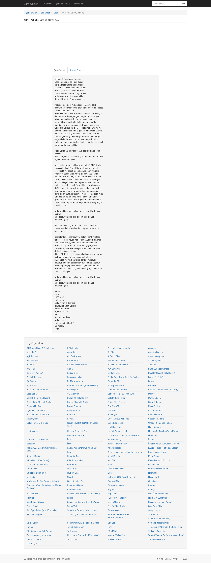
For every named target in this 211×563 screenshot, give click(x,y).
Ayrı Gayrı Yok (114, 368)
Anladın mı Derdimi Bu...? (119, 364)
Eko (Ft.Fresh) (73, 410)
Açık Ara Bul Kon (155, 352)
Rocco (70, 497)
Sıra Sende (153, 514)
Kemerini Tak (73, 456)
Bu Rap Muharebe (116, 385)
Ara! (183, 3)
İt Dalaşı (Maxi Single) (117, 443)
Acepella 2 (72, 352)
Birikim (151, 381)
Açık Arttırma (32, 356)
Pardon (151, 485)
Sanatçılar (47, 3)
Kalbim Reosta (114, 447)
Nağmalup (153, 472)
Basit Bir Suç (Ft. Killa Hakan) (161, 372)
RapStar (30, 497)
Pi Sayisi (152, 489)
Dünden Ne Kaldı (34, 406)
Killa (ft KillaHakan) (75, 460)
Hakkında (78, 3)
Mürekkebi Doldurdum (158, 468)
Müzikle (111, 472)
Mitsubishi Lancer (116, 468)
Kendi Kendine (114, 456)
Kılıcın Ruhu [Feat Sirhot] (38, 460)
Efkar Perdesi (154, 406)
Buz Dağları (72, 389)
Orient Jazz (153, 481)
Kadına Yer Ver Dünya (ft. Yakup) (82, 447)
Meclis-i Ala (32, 468)
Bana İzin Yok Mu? (35, 372)
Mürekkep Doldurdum (36, 472)
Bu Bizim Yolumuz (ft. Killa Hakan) (82, 385)
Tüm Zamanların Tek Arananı (40, 531)
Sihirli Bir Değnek (34, 514)
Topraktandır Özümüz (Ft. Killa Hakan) (165, 526)
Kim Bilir (111, 460)
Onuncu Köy (113, 481)
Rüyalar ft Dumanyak (157, 497)
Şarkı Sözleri (31, 3)
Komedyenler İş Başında (159, 460)
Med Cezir (72, 468)
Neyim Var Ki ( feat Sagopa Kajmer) (43, 481)
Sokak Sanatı (32, 522)
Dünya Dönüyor (74, 406)
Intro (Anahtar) (114, 439)
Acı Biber (112, 352)
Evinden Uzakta (155, 410)
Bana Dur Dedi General (159, 368)
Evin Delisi (112, 410)
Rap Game (113, 493)
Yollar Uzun (72, 539)
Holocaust (152, 435)
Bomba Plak (32, 385)
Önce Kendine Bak (75, 481)
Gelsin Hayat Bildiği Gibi (37, 422)
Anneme (152, 364)
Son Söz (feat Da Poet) (158, 522)
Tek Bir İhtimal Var (75, 526)
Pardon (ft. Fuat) (74, 489)
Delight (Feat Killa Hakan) (38, 397)
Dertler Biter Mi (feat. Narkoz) (40, 402)
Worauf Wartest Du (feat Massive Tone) (166, 535)
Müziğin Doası (73, 472)
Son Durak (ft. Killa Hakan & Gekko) (83, 522)
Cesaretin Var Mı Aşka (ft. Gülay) (163, 389)
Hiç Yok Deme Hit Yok (117, 431)
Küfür (110, 464)
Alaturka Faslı (33, 360)
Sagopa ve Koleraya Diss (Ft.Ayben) (83, 501)
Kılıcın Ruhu (153, 456)
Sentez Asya (113, 510)
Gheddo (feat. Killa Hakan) (160, 422)
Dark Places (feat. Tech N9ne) (121, 393)
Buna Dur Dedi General (37, 389)
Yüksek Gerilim (114, 539)
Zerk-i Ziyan (32, 543)
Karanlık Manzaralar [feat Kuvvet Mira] (125, 451)
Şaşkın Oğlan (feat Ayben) (160, 501)
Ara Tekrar (31, 368)
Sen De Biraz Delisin (117, 506)
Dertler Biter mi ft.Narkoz (78, 402)
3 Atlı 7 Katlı (72, 347)
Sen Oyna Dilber (155, 506)
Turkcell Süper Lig (156, 531)
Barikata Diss (114, 372)
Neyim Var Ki (154, 476)
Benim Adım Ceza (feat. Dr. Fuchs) (123, 377)
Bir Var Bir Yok (114, 381)
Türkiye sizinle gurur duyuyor (40, 535)
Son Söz (111, 522)
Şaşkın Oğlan (114, 501)
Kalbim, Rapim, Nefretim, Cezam (163, 447)
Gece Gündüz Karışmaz (118, 418)
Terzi (110, 526)
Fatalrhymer (32, 418)
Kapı (69, 451)
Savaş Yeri (72, 506)
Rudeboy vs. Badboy (117, 497)
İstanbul (151, 439)
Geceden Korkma (156, 418)
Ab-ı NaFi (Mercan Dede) (119, 347)
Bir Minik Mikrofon (75, 381)
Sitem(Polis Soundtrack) (159, 518)
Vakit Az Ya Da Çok (116, 535)
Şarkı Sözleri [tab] (59, 70)
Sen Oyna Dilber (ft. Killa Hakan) (82, 510)
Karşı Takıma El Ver (157, 451)
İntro (69, 439)
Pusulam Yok (32, 493)
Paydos (111, 489)
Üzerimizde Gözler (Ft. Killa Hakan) (83, 535)
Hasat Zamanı (154, 427)
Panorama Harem (116, 485)
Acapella (152, 347)
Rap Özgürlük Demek (158, 493)
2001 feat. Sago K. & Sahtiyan (40, 347)
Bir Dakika (31, 381)
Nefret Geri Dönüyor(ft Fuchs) (121, 476)
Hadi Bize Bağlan (115, 427)
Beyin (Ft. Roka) (155, 377)
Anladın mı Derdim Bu (77, 364)
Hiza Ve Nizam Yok (75, 435)
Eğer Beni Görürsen (36, 410)
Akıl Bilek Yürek (74, 356)
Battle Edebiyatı (34, 377)
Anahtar (30, 364)
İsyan (69, 443)
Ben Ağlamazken (75, 377)
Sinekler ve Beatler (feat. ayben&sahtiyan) (119, 516)
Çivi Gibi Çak (73, 393)
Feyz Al (70, 418)
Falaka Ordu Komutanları (38, 414)
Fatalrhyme (113, 414)
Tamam (30, 526)
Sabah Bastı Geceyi (35, 501)
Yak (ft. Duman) (34, 539)
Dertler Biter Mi (155, 397)
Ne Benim (31, 476)
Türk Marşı (72, 531)
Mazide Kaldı (154, 464)
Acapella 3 (31, 352)
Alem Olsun (72, 360)
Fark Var (71, 414)
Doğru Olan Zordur (116, 402)
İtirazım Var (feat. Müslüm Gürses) (163, 443)
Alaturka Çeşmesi (156, 356)
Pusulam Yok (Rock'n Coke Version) (83, 493)
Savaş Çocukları (34, 506)
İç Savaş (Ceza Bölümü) (38, 439)
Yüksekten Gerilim (156, 539)
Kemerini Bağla (33, 456)
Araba (70, 368)
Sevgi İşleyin (154, 510)
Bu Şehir (152, 385)
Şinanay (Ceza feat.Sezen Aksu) (82, 514)
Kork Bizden (72, 464)
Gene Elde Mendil (116, 422)
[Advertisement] (105, 46)
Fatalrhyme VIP (155, 414)
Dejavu (151, 393)
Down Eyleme (154, 402)
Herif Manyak (33, 431)
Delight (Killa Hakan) (117, 397)
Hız (28, 435)
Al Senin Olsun (114, 356)
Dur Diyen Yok (114, 406)
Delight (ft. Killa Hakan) (77, 397)
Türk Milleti (112, 531)
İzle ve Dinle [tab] (75, 70)
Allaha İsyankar (155, 360)
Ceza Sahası (32, 393)
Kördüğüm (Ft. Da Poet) (37, 464)
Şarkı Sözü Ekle (63, 3)
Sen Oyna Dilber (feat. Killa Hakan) (42, 510)
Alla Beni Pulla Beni (116, 360)
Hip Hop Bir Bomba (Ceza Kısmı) (163, 431)
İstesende (31, 443)
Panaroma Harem (75, 485)
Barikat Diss (72, 372)
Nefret (70, 476)
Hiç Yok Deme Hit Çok (77, 431)
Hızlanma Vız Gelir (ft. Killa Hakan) (123, 435)
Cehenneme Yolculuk (117, 389)
